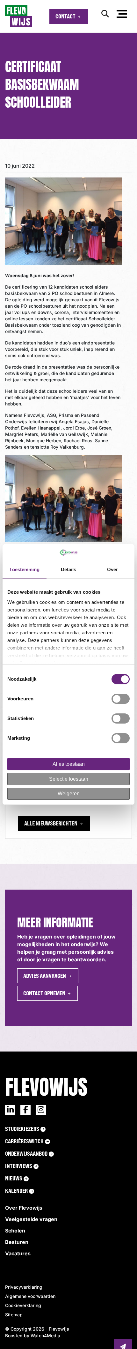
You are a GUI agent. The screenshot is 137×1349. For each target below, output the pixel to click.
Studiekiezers (22, 1128)
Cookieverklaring (23, 1305)
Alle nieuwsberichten (50, 823)
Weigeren (69, 793)
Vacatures (18, 1253)
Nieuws (13, 1178)
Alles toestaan (69, 764)
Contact (65, 16)
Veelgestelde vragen (31, 1219)
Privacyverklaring (23, 1287)
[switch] (121, 699)
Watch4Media (45, 1335)
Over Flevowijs (23, 1208)
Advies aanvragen (44, 975)
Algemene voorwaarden (30, 1296)
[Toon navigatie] (122, 15)
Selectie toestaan (68, 779)
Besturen (16, 1242)
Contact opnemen (44, 993)
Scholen (15, 1230)
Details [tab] (68, 569)
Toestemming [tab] (24, 569)
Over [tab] (112, 569)
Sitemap (14, 1314)
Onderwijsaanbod (26, 1153)
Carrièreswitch (24, 1141)
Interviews (18, 1165)
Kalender (16, 1190)
